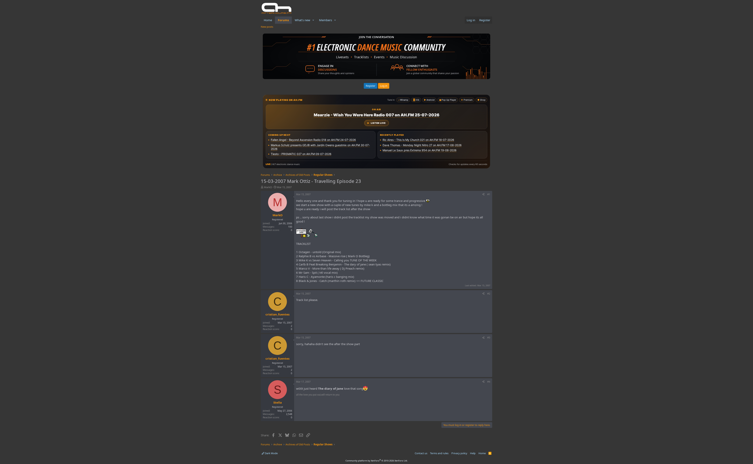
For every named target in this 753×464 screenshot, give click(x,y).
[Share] (483, 194)
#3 (488, 337)
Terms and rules (439, 453)
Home (268, 20)
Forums (283, 20)
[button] (313, 20)
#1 (488, 194)
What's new (302, 20)
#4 (488, 381)
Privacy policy (459, 453)
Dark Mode (271, 453)
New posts (267, 26)
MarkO (268, 187)
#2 (488, 293)
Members (325, 20)
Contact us (421, 453)
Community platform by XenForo (377, 460)
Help (473, 453)
